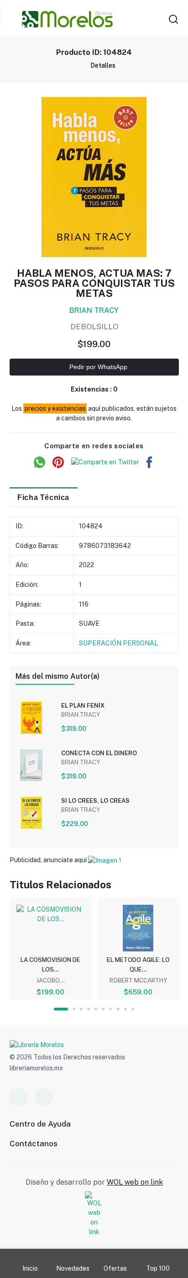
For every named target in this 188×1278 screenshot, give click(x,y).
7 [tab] (110, 1009)
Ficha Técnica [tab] (43, 497)
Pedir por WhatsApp (97, 367)
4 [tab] (88, 1009)
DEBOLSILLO (94, 326)
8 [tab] (117, 1009)
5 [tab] (95, 1009)
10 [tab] (132, 1009)
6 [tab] (103, 1009)
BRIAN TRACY (94, 310)
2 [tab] (74, 1009)
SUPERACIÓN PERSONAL (118, 643)
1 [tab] (61, 1009)
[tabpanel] (50, 948)
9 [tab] (125, 1009)
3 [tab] (81, 1009)
